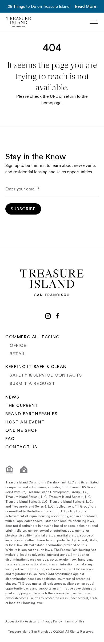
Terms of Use (74, 621)
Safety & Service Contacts (46, 375)
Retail (18, 354)
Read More (85, 6)
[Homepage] (18, 22)
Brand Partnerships (31, 414)
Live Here (24, 636)
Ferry (83, 636)
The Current (22, 405)
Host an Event (25, 422)
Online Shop (21, 430)
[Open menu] (94, 22)
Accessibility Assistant (22, 621)
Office (18, 345)
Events (55, 636)
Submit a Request (32, 383)
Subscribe (23, 209)
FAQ (10, 439)
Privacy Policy (52, 621)
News (12, 397)
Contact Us (21, 447)
